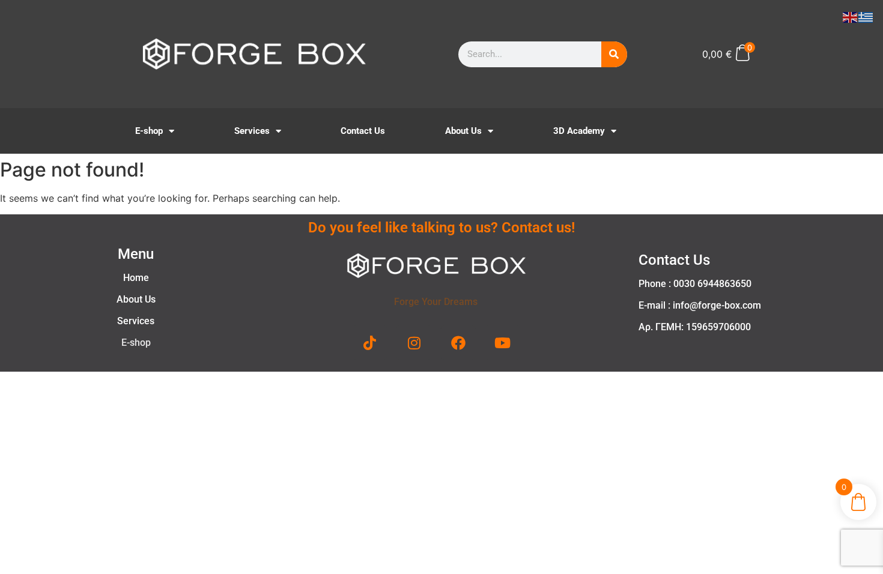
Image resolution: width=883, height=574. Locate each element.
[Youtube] (502, 342)
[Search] (614, 54)
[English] (850, 16)
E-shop (149, 130)
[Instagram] (413, 342)
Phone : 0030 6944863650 (695, 283)
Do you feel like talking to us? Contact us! (441, 227)
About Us (463, 130)
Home (136, 277)
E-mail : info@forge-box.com (700, 305)
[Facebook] (458, 342)
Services (252, 130)
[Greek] (866, 16)
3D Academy (579, 130)
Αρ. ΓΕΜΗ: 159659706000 (695, 327)
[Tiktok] (370, 342)
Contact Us (363, 130)
